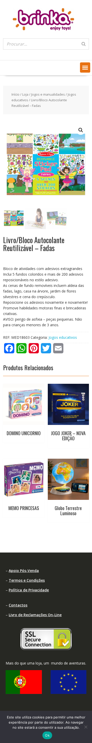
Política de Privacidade (29, 590)
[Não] (85, 726)
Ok (47, 735)
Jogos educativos (63, 337)
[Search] (83, 44)
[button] (85, 67)
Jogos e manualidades (48, 94)
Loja (25, 94)
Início (15, 94)
